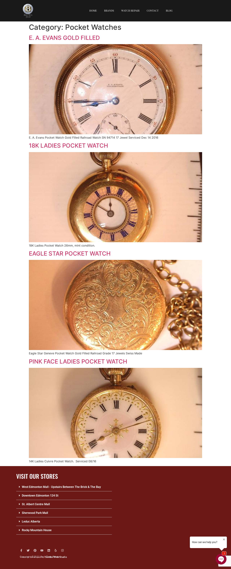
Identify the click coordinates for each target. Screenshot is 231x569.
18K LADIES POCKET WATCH (68, 145)
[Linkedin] (48, 550)
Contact (153, 10)
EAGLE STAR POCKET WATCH (70, 253)
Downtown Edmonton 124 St (40, 495)
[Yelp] (55, 550)
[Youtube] (41, 550)
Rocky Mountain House (37, 530)
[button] (64, 487)
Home (93, 10)
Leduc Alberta (31, 521)
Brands (109, 10)
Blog (169, 10)
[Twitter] (28, 550)
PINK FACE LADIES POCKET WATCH (78, 361)
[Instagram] (62, 550)
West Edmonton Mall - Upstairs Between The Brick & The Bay (61, 487)
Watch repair (130, 10)
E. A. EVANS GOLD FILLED (64, 37)
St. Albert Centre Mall (36, 504)
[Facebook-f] (21, 550)
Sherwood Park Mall (35, 513)
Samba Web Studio (56, 556)
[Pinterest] (35, 550)
